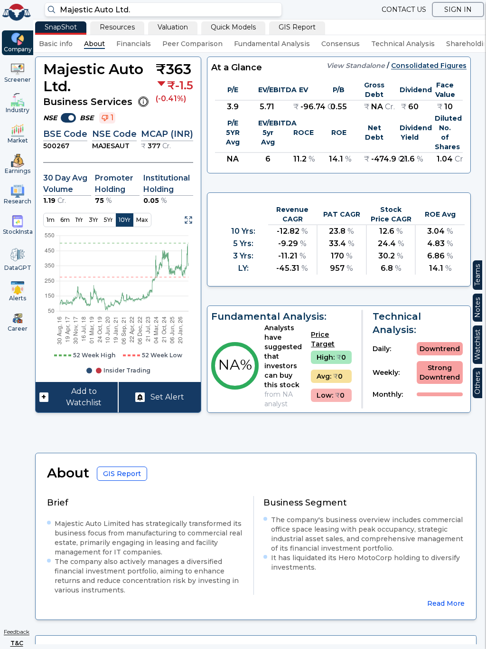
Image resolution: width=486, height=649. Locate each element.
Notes (477, 307)
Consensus (340, 43)
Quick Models (233, 27)
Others (477, 383)
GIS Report (297, 27)
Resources (117, 27)
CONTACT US (404, 9)
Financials (133, 43)
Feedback (16, 631)
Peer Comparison (192, 43)
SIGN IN (458, 9)
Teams (477, 275)
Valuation (173, 27)
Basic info (56, 43)
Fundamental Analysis (272, 43)
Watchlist (477, 344)
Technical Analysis (403, 43)
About (94, 43)
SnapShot (61, 27)
